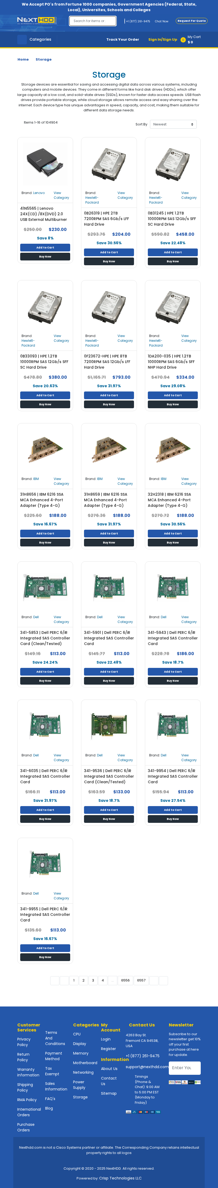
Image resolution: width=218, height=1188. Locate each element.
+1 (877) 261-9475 (143, 1056)
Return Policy (23, 1057)
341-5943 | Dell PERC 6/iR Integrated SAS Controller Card (173, 638)
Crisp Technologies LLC (120, 1178)
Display (79, 1043)
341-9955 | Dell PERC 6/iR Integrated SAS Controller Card (45, 914)
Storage (44, 59)
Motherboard (85, 1062)
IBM (36, 479)
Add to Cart (45, 248)
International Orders (29, 1112)
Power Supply (79, 1084)
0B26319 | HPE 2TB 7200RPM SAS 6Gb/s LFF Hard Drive (106, 218)
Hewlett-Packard (92, 200)
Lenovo (39, 193)
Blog (49, 1108)
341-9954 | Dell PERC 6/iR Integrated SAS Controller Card (173, 776)
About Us (109, 1068)
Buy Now (45, 257)
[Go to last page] (163, 980)
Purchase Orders (26, 1127)
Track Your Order (122, 39)
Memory (81, 1053)
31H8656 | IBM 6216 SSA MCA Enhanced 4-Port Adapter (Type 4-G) (42, 500)
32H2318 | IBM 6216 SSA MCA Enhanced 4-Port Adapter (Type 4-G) (169, 500)
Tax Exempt (52, 1071)
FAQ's (50, 1098)
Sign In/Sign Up (162, 39)
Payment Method (53, 1056)
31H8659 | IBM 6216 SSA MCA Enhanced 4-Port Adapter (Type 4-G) (105, 500)
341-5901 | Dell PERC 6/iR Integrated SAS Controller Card (109, 638)
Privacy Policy (24, 1042)
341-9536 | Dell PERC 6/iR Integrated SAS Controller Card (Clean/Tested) (109, 776)
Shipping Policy (25, 1087)
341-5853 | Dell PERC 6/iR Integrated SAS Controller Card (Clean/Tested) (45, 638)
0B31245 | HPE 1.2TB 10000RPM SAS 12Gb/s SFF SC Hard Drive (172, 218)
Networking (83, 1072)
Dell (36, 617)
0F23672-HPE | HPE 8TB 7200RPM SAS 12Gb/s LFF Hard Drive (107, 361)
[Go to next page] (153, 980)
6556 (125, 980)
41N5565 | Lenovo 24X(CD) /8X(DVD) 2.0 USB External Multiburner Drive (43, 217)
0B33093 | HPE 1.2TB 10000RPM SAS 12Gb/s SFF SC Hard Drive (44, 361)
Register (108, 1048)
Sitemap (109, 1093)
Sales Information (56, 1086)
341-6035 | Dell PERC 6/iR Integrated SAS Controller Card (45, 776)
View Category (61, 195)
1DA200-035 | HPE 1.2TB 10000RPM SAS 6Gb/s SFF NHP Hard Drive (171, 361)
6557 (141, 980)
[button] (192, 39)
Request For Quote (192, 21)
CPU (77, 1034)
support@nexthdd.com (147, 1066)
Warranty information (28, 1072)
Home (23, 59)
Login (106, 1039)
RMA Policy (27, 1099)
